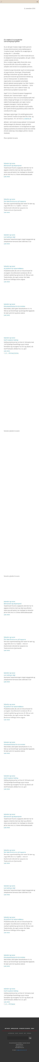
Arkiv (25, 1033)
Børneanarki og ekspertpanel (12, 165)
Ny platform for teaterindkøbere (13, 268)
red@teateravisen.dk (21, 1050)
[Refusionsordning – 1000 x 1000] (19, 426)
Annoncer (21, 1033)
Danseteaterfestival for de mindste (14, 306)
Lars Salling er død (9, 237)
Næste (13, 1004)
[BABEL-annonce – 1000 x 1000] (19, 391)
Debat (32, 1028)
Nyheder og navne (9, 163)
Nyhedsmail (29, 1033)
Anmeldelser (14, 1028)
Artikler (7, 1028)
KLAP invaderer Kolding (11, 340)
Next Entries (15, 353)
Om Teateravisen (11, 1033)
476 (10, 353)
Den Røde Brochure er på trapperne (15, 201)
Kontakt (16, 1033)
